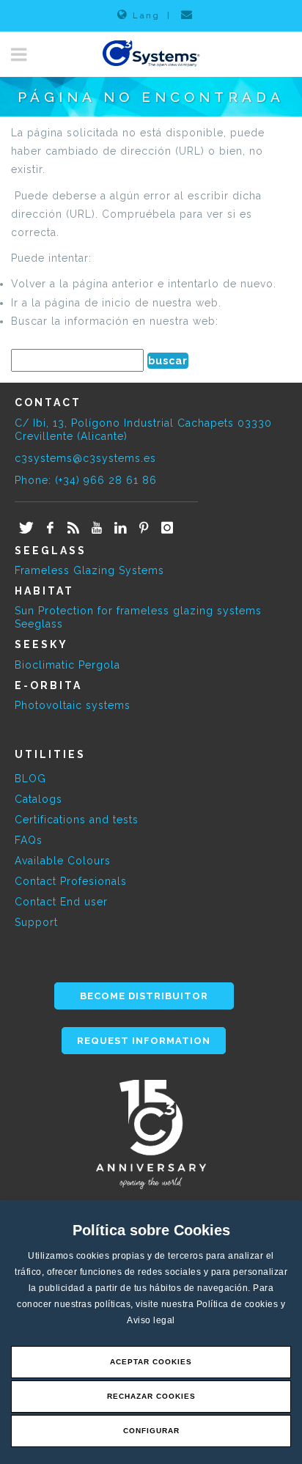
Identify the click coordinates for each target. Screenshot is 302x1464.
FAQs (29, 840)
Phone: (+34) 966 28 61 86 (86, 480)
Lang (146, 15)
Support (36, 922)
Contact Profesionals (71, 881)
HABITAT (44, 591)
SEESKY (41, 644)
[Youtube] (96, 528)
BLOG (30, 778)
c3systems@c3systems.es (85, 458)
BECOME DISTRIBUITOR (144, 995)
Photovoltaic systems (72, 705)
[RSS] (73, 528)
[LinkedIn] (120, 528)
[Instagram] (167, 528)
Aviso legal (151, 1320)
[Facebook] (50, 528)
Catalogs (38, 799)
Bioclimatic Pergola (67, 665)
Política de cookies (238, 1304)
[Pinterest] (143, 528)
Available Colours (63, 861)
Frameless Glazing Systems (89, 570)
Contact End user (61, 902)
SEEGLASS (50, 550)
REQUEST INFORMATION (143, 1040)
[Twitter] (26, 528)
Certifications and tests (77, 819)
